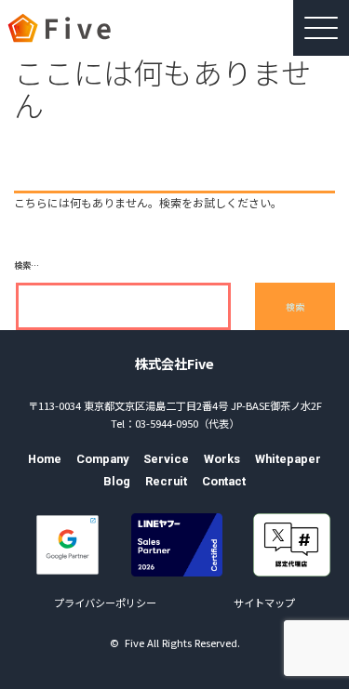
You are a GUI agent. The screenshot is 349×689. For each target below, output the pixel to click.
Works (222, 459)
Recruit (166, 481)
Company (102, 459)
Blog (116, 481)
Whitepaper (288, 459)
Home (44, 459)
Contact (224, 481)
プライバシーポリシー (105, 602)
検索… (26, 265)
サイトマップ (264, 602)
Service (166, 459)
